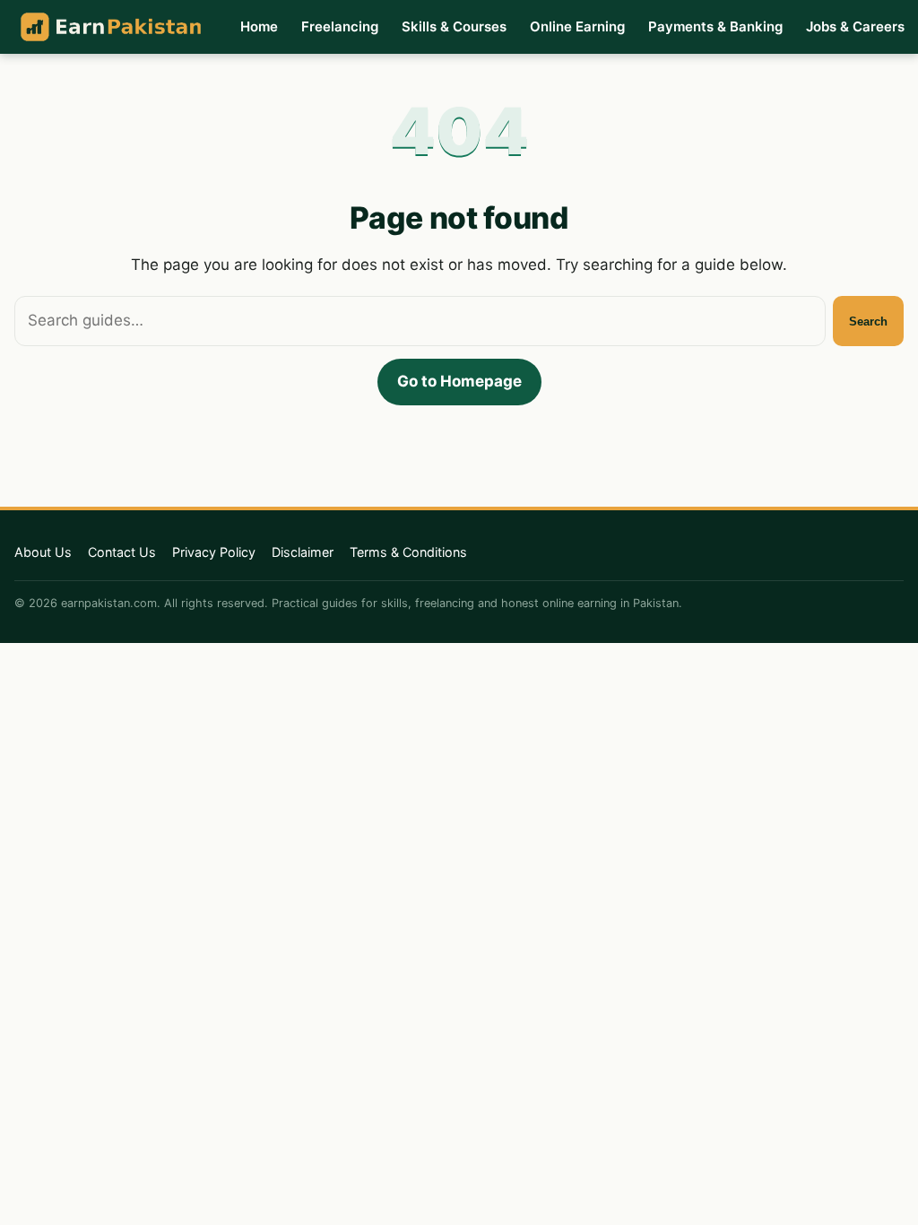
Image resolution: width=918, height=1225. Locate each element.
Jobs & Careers (855, 26)
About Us (43, 552)
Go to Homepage (459, 381)
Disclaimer (302, 552)
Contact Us (122, 552)
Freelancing (339, 26)
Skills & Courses (454, 26)
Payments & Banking (715, 26)
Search (868, 321)
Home (259, 26)
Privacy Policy (213, 552)
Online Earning (577, 26)
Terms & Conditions (408, 552)
